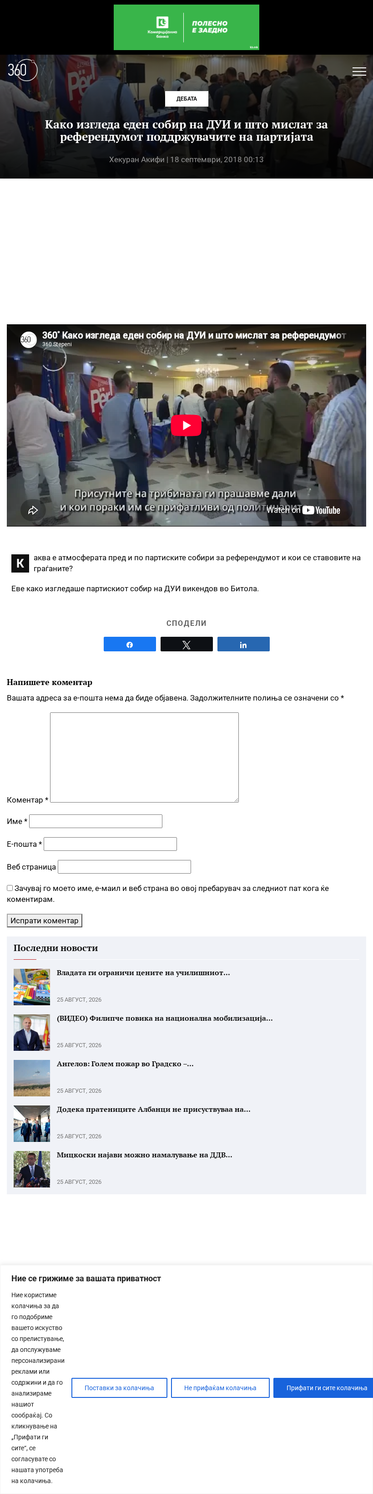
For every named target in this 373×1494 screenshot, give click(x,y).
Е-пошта (24, 844)
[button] (359, 71)
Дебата (186, 99)
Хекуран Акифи (137, 159)
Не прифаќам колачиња (220, 1388)
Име (17, 821)
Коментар (27, 799)
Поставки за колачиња (119, 1388)
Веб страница (31, 866)
